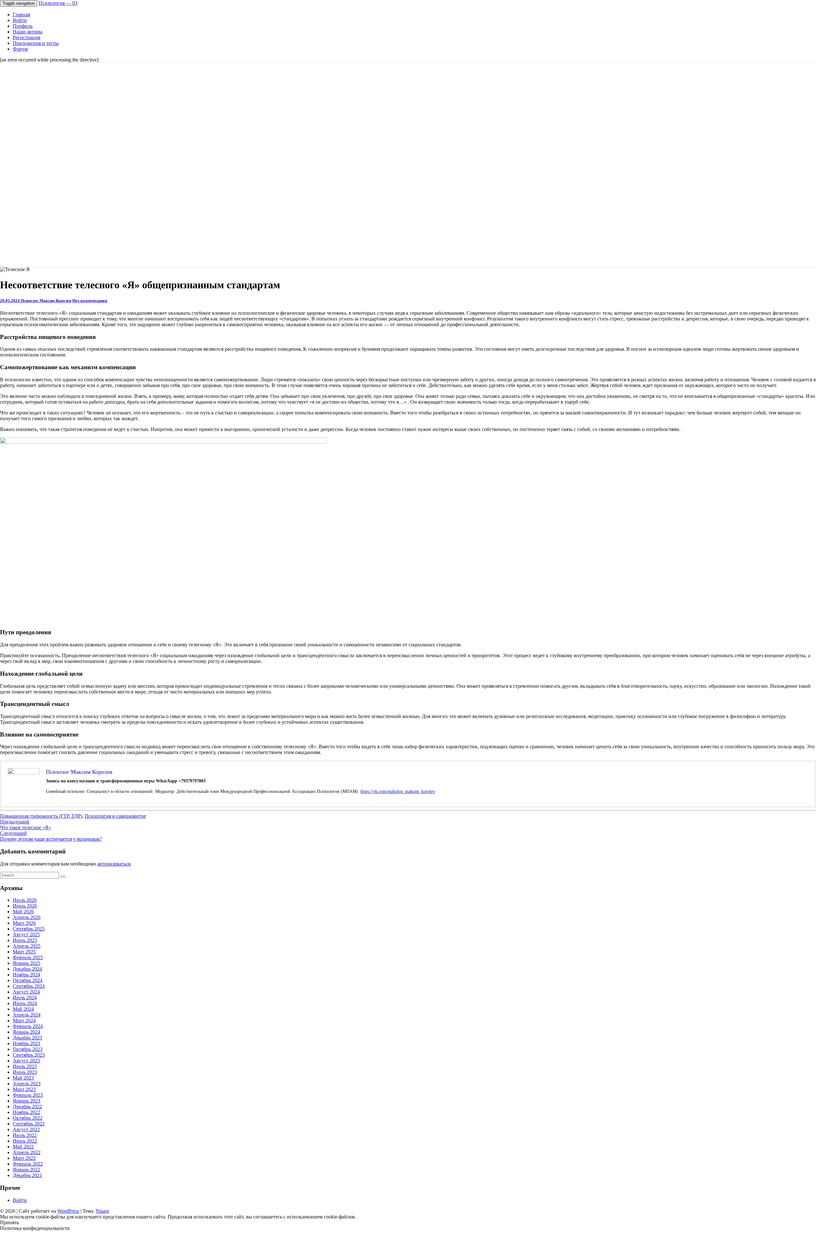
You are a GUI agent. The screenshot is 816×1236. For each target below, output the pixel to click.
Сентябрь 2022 (29, 1123)
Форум (20, 49)
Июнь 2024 (25, 1003)
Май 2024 (23, 1009)
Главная (21, 14)
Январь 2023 (26, 1100)
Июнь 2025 (25, 940)
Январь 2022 (26, 1169)
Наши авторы (27, 31)
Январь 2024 (26, 1032)
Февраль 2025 (28, 957)
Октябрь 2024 (27, 980)
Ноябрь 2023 (26, 1043)
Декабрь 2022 (27, 1106)
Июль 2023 (25, 1066)
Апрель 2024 (26, 1014)
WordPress (68, 1211)
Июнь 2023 (25, 1072)
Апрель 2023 (26, 1083)
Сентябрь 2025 (29, 928)
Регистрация (26, 37)
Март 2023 (24, 1089)
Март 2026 (24, 923)
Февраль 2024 (28, 1026)
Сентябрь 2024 (29, 986)
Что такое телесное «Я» (25, 824)
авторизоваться (113, 863)
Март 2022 (24, 1158)
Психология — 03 (58, 3)
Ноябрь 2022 (26, 1112)
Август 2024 (26, 992)
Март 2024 (24, 1020)
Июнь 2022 (25, 1141)
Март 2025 (24, 951)
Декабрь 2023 (27, 1037)
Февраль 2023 (28, 1095)
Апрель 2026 (26, 917)
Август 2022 (26, 1129)
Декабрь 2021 (27, 1175)
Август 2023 (26, 1060)
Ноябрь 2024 (26, 974)
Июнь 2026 (25, 906)
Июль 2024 (25, 997)
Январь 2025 (26, 963)
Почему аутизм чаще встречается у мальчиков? (51, 836)
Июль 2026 (25, 900)
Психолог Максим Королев (46, 300)
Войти (20, 20)
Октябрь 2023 (27, 1049)
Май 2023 (23, 1078)
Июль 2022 (25, 1135)
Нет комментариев (89, 300)
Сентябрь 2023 (29, 1055)
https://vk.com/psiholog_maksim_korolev (398, 791)
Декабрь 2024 (27, 969)
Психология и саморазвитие (115, 816)
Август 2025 (26, 934)
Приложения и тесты (36, 43)
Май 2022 (23, 1146)
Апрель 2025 (26, 946)
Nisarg (102, 1211)
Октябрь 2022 (27, 1118)
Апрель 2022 (26, 1152)
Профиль (23, 26)
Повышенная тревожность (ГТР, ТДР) (41, 816)
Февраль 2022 (28, 1164)
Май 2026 (23, 911)
